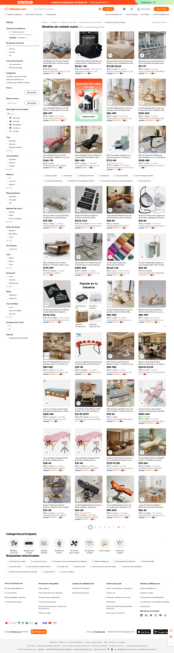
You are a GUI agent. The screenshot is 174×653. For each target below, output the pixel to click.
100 (119, 527)
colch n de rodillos (68, 572)
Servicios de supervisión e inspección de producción (52, 607)
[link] (171, 630)
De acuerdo (31, 92)
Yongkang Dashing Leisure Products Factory (152, 226)
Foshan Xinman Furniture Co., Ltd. (87, 273)
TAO (105, 642)
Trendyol (112, 642)
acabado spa (104, 175)
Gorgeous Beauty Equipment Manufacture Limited (152, 421)
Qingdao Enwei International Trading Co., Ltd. (89, 419)
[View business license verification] (108, 649)
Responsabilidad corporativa (15, 597)
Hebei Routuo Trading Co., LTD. (86, 71)
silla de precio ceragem (18, 561)
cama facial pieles (122, 175)
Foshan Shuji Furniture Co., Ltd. (54, 419)
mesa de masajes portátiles (144, 175)
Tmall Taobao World (75, 642)
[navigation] (22, 275)
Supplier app (100, 632)
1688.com (62, 642)
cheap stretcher (49, 572)
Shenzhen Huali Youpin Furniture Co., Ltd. (120, 167)
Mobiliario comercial (68, 22)
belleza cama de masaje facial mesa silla (23, 572)
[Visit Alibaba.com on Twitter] (151, 615)
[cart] (132, 9)
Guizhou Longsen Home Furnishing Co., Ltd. (120, 468)
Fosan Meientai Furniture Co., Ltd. (87, 165)
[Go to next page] (123, 527)
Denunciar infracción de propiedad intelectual (119, 607)
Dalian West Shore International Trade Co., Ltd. (89, 372)
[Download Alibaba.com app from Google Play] (161, 631)
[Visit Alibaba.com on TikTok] (165, 615)
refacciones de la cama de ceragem (104, 566)
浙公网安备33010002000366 (126, 649)
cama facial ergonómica (54, 181)
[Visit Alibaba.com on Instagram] (155, 615)
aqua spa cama (80, 566)
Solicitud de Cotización (80, 593)
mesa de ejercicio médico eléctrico (39, 566)
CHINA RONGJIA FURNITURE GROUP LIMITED (152, 118)
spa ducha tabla (15, 566)
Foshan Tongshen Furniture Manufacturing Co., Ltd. (152, 372)
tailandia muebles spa (101, 561)
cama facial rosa (145, 181)
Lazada (87, 642)
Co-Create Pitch (11, 593)
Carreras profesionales (13, 602)
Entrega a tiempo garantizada (49, 597)
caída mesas (68, 175)
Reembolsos (111, 602)
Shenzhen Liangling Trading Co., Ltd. (120, 71)
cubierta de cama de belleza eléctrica (81, 181)
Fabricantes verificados (81, 588)
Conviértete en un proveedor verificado (154, 602)
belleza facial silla (148, 561)
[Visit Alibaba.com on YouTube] (160, 615)
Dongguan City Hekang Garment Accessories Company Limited (89, 226)
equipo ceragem (51, 175)
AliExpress (53, 642)
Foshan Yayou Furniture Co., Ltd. (55, 118)
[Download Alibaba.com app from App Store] (144, 631)
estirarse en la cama (39, 561)
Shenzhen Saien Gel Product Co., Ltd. (56, 71)
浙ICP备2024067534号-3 (147, 649)
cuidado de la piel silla (86, 175)
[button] (99, 9)
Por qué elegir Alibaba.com (14, 588)
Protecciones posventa (47, 602)
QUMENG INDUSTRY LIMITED (54, 226)
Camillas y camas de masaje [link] (115, 22)
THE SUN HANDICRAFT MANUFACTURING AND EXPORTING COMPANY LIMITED (152, 273)
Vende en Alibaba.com (148, 588)
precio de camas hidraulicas (132, 566)
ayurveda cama (63, 566)
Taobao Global (97, 642)
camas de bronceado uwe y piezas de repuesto (117, 181)
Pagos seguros (44, 588)
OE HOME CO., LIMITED (51, 273)
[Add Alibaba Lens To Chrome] (39, 631)
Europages (121, 642)
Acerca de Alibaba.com (14, 583)
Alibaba (44, 22)
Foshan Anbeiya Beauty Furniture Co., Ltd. (152, 165)
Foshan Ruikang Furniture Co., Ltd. (119, 118)
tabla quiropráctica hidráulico (125, 561)
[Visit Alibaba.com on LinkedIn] (146, 615)
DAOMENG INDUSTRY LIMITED (54, 165)
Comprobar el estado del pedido (152, 597)
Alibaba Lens (16, 632)
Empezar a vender (146, 593)
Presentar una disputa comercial (118, 597)
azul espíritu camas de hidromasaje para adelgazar (70, 561)
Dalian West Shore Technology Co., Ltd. (152, 515)
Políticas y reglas (45, 613)
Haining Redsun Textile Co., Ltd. (118, 273)
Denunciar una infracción (115, 613)
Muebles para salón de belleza (90, 22)
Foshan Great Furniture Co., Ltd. (118, 515)
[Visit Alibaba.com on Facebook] (141, 615)
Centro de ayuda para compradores (119, 588)
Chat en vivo (110, 593)
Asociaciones (145, 606)
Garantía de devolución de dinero (51, 593)
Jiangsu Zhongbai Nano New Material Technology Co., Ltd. (152, 71)
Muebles (54, 22)
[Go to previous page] (85, 527)
